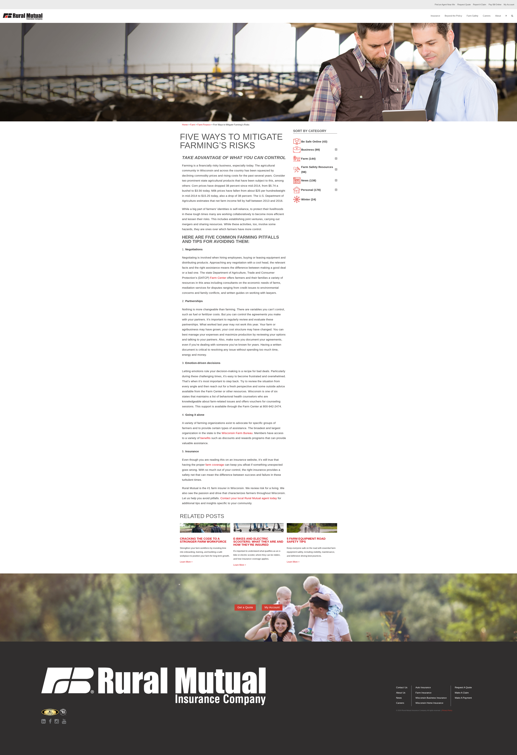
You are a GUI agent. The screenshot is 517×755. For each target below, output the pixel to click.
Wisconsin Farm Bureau (237, 433)
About (498, 16)
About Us (400, 692)
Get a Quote (245, 607)
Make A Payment (463, 698)
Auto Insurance (423, 687)
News (399, 698)
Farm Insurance (423, 692)
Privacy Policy (447, 710)
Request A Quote (463, 687)
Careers (486, 16)
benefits (205, 438)
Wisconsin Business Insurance (431, 698)
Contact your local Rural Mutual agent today (248, 498)
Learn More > (186, 562)
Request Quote (464, 4)
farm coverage (214, 464)
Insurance (435, 16)
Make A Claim (462, 692)
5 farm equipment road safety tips (306, 540)
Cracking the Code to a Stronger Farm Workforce (203, 540)
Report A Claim (479, 4)
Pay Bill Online (495, 4)
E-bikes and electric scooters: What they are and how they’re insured (258, 541)
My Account (509, 4)
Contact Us (401, 687)
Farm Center (218, 277)
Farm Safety (472, 16)
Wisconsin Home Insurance (429, 703)
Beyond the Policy (453, 16)
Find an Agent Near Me (445, 4)
